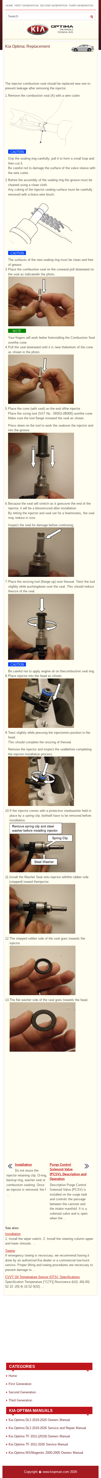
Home (9, 5)
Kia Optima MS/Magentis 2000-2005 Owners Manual (46, 1453)
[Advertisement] (50, 67)
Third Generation (81, 5)
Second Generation (53, 5)
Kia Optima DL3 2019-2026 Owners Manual (39, 1420)
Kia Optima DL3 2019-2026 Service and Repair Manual (47, 1428)
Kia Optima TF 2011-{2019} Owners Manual (39, 1436)
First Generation (26, 5)
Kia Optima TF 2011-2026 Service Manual (38, 1444)
